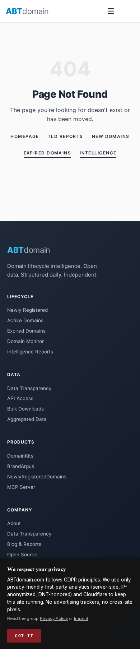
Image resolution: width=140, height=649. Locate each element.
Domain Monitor (25, 341)
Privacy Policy (54, 618)
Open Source (22, 554)
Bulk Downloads (25, 409)
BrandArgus (20, 466)
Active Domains (25, 320)
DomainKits (20, 456)
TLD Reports (65, 136)
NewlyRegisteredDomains (36, 476)
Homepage (24, 136)
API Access (20, 398)
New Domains (111, 136)
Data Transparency (29, 388)
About (14, 523)
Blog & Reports (24, 544)
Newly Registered (27, 310)
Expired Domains (47, 153)
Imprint (81, 618)
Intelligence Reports (30, 351)
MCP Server (21, 487)
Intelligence (98, 153)
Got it (24, 635)
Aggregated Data (27, 419)
